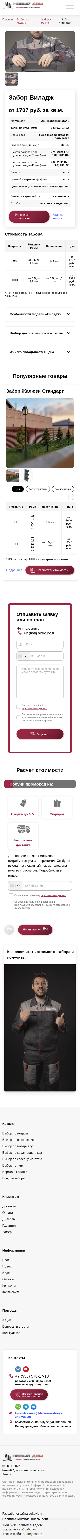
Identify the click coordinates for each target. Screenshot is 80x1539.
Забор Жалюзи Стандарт (35, 391)
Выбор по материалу (17, 1146)
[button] (7, 376)
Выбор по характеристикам (22, 1152)
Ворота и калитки (14, 1172)
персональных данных (34, 708)
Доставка (9, 1206)
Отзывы (8, 1279)
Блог (5, 1260)
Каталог (9, 1124)
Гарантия (9, 1225)
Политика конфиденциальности (25, 1519)
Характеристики (38, 489)
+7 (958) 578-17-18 (39, 633)
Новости (8, 1266)
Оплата (7, 1212)
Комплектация (63, 489)
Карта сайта (11, 1292)
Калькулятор (11, 1333)
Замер (7, 1232)
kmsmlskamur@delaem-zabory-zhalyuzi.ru (38, 1415)
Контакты (9, 1285)
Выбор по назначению (18, 1139)
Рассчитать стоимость (23, 216)
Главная (7, 19)
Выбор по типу (12, 1165)
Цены (18, 489)
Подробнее (34, 1533)
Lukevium (35, 1513)
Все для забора (13, 1178)
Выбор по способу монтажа (22, 1159)
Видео (6, 1272)
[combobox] (23, 656)
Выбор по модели (23, 21)
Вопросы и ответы (15, 1326)
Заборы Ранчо (46, 21)
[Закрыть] (71, 1529)
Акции (6, 1320)
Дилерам (8, 1219)
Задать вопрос (57, 216)
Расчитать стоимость (53, 570)
